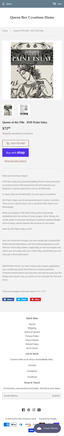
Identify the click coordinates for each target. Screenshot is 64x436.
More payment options (15, 161)
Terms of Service (32, 332)
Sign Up (56, 396)
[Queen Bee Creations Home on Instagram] (33, 410)
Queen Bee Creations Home (32, 17)
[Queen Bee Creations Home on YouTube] (39, 410)
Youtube (32, 365)
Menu (9, 4)
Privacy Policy (32, 336)
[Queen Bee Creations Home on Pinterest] (28, 410)
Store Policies (32, 340)
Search (32, 324)
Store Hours (32, 348)
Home (5, 31)
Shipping (6, 133)
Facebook (32, 377)
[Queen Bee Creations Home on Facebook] (23, 410)
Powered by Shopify (48, 419)
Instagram (32, 371)
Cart (59, 4)
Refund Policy (32, 344)
